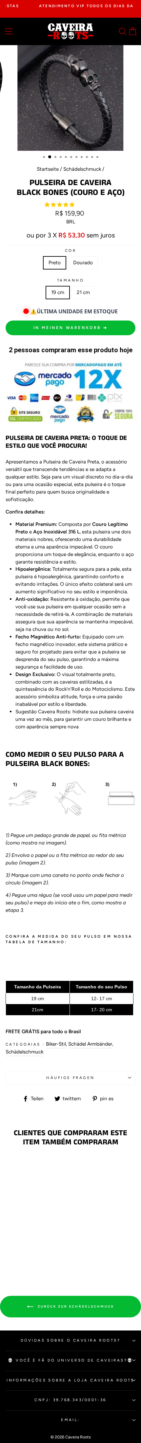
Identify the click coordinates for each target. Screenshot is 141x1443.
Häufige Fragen (70, 1077)
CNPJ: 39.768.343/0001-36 (70, 1400)
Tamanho (70, 280)
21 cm (83, 292)
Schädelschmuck (82, 169)
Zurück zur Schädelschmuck (75, 1306)
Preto (55, 262)
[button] (60, 204)
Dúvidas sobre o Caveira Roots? (70, 1340)
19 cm (57, 292)
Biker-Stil (56, 1044)
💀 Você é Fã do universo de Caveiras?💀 (70, 1360)
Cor (70, 250)
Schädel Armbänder (90, 1044)
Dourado (83, 262)
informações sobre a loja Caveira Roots (70, 1380)
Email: (70, 1419)
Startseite (48, 169)
